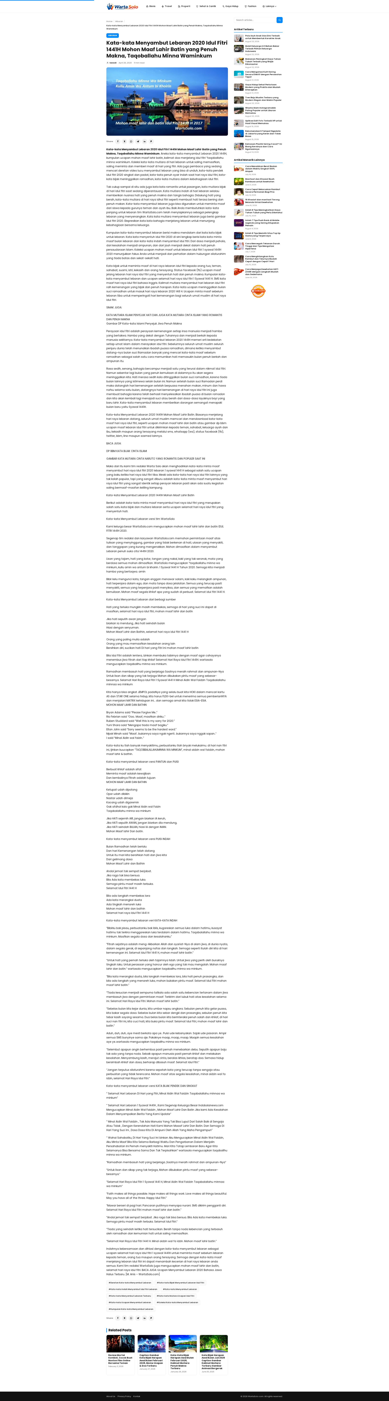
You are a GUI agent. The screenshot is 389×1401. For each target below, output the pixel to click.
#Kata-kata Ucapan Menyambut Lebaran (130, 1302)
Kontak (136, 1396)
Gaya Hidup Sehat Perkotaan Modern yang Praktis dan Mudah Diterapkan (262, 87)
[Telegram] (138, 141)
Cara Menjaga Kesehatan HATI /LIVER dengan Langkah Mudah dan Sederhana (261, 272)
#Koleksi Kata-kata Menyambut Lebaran (177, 1302)
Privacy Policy (124, 1396)
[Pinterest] (151, 141)
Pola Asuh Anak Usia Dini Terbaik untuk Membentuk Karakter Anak (263, 37)
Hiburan (119, 21)
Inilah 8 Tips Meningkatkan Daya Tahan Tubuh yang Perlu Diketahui (263, 211)
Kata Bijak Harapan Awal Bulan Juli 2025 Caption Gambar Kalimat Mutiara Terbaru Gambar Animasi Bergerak (213, 1362)
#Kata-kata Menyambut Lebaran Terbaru (130, 1295)
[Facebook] (117, 141)
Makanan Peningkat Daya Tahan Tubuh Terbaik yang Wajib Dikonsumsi (263, 62)
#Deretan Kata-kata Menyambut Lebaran (130, 1282)
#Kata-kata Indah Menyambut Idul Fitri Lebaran (133, 1289)
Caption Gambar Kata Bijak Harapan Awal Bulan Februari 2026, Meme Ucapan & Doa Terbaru (151, 1360)
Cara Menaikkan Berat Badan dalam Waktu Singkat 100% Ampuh (261, 169)
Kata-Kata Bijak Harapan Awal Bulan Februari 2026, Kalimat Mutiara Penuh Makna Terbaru (182, 1362)
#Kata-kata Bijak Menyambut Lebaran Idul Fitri (180, 1282)
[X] (124, 141)
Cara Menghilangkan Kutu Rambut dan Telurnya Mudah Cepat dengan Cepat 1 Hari (261, 259)
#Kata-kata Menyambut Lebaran (180, 1289)
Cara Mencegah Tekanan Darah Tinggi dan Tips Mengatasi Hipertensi (262, 246)
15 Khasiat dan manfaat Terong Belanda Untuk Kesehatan (262, 201)
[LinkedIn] (144, 141)
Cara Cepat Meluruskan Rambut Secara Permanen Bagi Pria (262, 190)
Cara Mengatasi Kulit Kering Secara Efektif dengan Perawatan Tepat (263, 74)
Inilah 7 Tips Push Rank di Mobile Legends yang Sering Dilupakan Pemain (262, 223)
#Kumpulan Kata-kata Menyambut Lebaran (131, 1309)
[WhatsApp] (131, 141)
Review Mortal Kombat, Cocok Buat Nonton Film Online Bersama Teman (120, 1359)
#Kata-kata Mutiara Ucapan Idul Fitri (175, 1295)
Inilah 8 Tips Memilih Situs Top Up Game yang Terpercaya (262, 234)
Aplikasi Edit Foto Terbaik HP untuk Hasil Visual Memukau (263, 122)
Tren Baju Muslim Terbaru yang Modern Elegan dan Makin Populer (263, 99)
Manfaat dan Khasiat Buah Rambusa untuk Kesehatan (259, 180)
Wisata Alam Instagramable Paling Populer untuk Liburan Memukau (260, 110)
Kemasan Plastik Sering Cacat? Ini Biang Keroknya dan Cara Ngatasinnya (263, 147)
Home (109, 21)
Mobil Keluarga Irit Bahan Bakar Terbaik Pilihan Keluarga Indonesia (262, 49)
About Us (110, 1396)
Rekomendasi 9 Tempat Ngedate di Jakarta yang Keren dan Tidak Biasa (263, 134)
